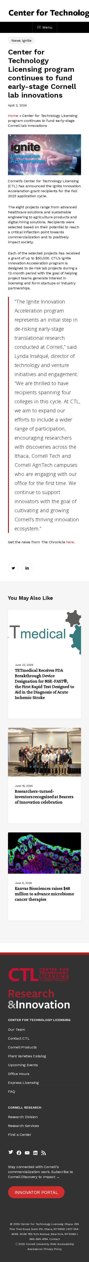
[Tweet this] (13, 568)
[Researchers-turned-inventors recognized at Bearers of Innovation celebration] (44, 775)
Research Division (23, 1117)
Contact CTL (18, 1038)
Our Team (16, 1029)
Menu (47, 27)
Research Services (23, 1126)
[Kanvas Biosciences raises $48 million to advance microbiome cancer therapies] (44, 876)
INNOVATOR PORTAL (36, 1192)
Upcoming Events (23, 1065)
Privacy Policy (53, 1249)
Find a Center (19, 1134)
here (70, 542)
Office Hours (18, 1074)
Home (13, 115)
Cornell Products (22, 1047)
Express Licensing (23, 1082)
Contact (54, 1239)
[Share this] (27, 568)
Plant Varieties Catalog (27, 1056)
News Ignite (21, 40)
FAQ (11, 1091)
